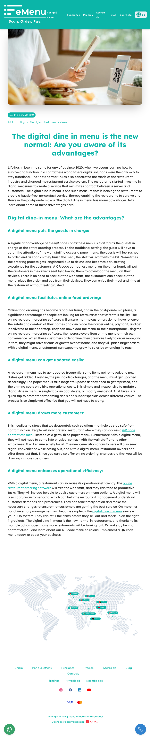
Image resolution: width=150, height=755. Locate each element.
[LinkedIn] (79, 690)
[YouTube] (89, 690)
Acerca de (109, 668)
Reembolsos (94, 681)
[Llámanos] (140, 729)
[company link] (92, 722)
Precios (88, 14)
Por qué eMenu (42, 668)
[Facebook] (70, 690)
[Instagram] (61, 690)
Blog (114, 14)
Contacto (126, 14)
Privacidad (73, 681)
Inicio (11, 122)
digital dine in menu (107, 511)
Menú (130, 31)
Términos (53, 681)
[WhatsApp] (9, 729)
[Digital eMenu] (25, 15)
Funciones (73, 14)
